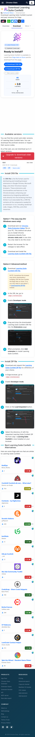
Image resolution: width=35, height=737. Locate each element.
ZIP (9, 168)
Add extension (23, 693)
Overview (5, 26)
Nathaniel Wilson (8, 13)
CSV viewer (22, 690)
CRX (4, 168)
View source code (12, 73)
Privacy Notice (5, 723)
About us (4, 708)
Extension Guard (6, 686)
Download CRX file (14, 64)
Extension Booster (6, 689)
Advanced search (24, 681)
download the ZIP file (18, 285)
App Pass (4, 678)
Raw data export (6, 698)
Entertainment (20, 13)
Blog (2, 714)
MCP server (5, 695)
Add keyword (23, 696)
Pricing (21, 678)
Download (17, 26)
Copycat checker (24, 684)
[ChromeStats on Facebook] (7, 727)
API (2, 692)
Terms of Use (5, 720)
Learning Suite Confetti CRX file (19, 254)
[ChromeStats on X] (11, 727)
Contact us (4, 717)
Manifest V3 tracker (25, 687)
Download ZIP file (13, 69)
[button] (3, 3)
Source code (16, 168)
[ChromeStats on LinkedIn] (3, 727)
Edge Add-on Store (19, 57)
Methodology (5, 711)
